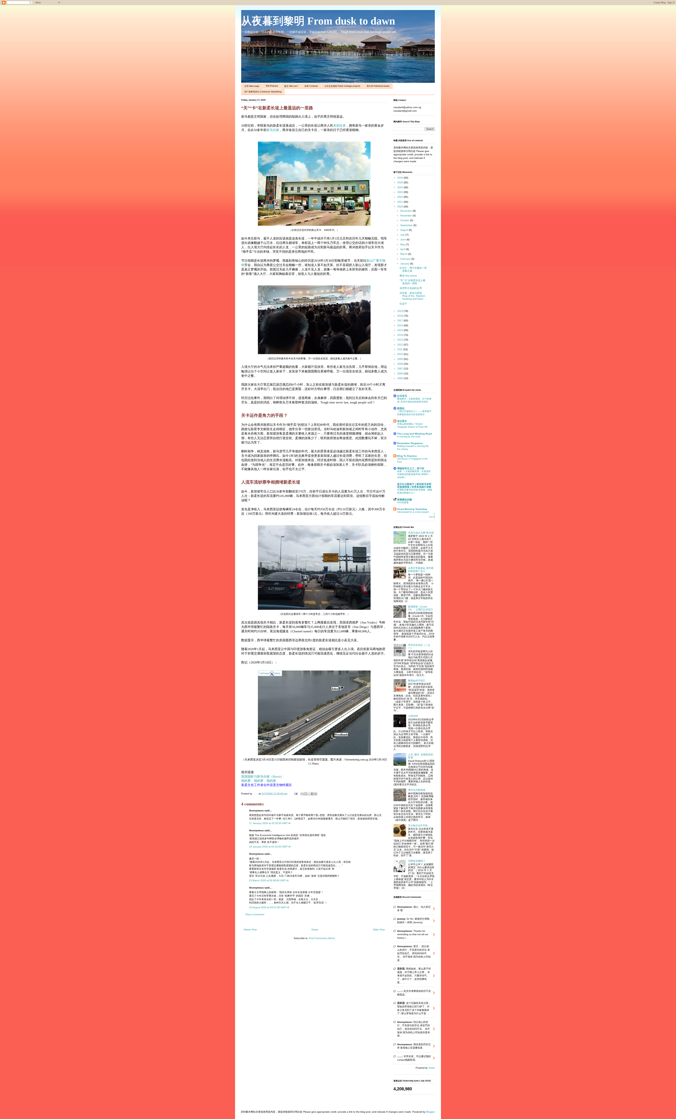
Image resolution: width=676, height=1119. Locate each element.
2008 (400, 363)
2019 (400, 311)
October (405, 220)
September (406, 225)
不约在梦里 (403, 502)
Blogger (430, 1111)
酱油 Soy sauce (408, 275)
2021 (400, 201)
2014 (400, 334)
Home (314, 929)
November (406, 215)
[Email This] (302, 794)
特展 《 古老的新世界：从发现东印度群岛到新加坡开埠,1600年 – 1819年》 (414, 474)
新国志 (401, 408)
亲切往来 (339, 125)
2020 (400, 206)
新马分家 (273, 130)
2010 (400, 354)
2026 (400, 177)
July (402, 234)
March (404, 254)
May (403, 244)
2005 (400, 378)
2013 (400, 339)
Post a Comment (255, 914)
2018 (400, 315)
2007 (400, 368)
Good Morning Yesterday (412, 509)
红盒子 (403, 303)
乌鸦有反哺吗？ (416, 860)
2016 (400, 325)
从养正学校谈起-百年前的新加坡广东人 (421, 569)
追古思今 (402, 421)
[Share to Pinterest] (315, 794)
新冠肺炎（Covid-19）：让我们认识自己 (420, 608)
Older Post (379, 929)
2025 (400, 182)
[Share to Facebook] (312, 794)
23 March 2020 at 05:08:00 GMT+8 (269, 880)
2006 (400, 373)
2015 (400, 330)
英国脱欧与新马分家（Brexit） (262, 776)
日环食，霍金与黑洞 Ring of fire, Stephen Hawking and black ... (413, 296)
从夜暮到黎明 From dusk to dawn (318, 21)
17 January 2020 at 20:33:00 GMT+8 (269, 823)
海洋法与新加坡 (416, 789)
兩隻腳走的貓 (404, 499)
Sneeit (431, 1068)
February (405, 258)
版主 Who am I (291, 86)
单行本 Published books (378, 86)
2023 (400, 192)
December (406, 210)
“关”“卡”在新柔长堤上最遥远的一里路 (412, 282)
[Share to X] (309, 794)
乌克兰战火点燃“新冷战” (421, 532)
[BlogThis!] (305, 794)
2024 (400, 187)
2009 (400, 359)
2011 (400, 349)
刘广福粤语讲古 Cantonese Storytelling (262, 92)
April (403, 249)
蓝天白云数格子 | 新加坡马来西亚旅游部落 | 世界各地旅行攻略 (414, 485)
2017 (400, 320)
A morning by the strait (408, 436)
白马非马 (402, 395)
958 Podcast (272, 86)
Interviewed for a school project (413, 512)
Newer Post (250, 929)
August (404, 230)
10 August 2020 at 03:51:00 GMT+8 (269, 907)
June (403, 239)
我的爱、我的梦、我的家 (258, 781)
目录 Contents (311, 86)
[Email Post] (295, 793)
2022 (400, 196)
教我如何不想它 (416, 680)
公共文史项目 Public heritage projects (342, 86)
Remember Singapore (410, 443)
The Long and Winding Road (414, 433)
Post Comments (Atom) (322, 938)
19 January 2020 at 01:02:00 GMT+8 (269, 846)
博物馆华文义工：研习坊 (410, 468)
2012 (400, 344)
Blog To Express (407, 455)
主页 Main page (251, 86)
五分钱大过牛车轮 (418, 825)
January (405, 263)
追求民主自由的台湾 (411, 288)
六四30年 (413, 716)
